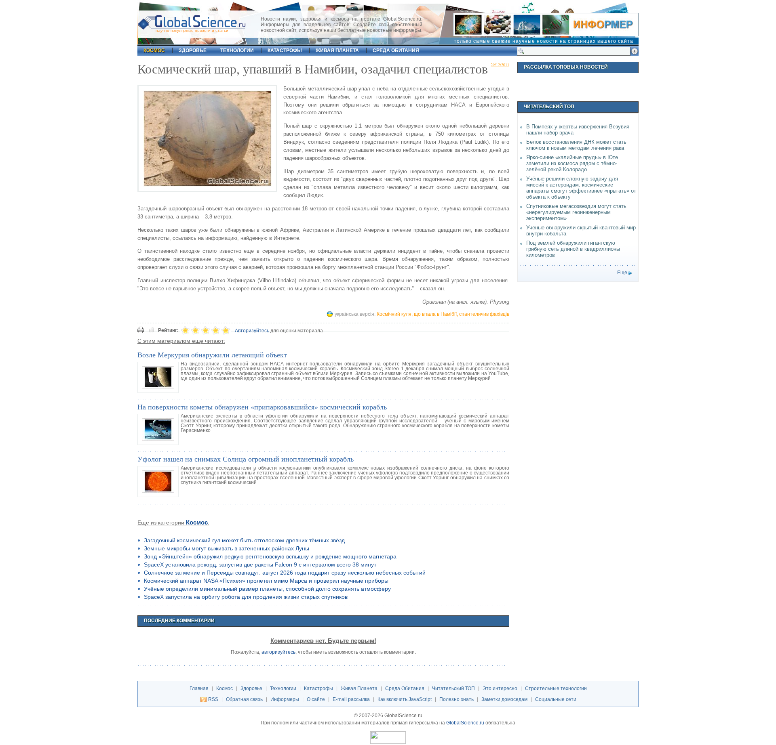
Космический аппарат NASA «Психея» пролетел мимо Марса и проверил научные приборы (266, 580)
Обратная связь (244, 699)
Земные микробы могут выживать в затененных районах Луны (226, 548)
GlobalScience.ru (465, 723)
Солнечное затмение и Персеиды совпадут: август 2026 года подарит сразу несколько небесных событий (285, 572)
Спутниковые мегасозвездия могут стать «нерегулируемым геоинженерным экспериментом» (576, 212)
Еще (622, 272)
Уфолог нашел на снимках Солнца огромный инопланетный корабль (245, 459)
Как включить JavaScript (404, 699)
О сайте (316, 699)
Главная (199, 688)
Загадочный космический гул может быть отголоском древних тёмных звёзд (244, 540)
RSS (213, 699)
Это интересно (500, 688)
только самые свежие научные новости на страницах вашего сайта (543, 41)
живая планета (337, 50)
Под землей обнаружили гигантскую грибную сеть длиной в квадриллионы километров (573, 249)
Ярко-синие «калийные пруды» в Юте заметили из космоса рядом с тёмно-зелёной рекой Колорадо (572, 163)
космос (154, 50)
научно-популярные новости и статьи (192, 30)
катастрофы (285, 50)
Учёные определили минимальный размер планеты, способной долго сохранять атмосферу (267, 589)
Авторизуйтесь (252, 331)
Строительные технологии (556, 688)
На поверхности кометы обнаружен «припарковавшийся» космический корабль (262, 406)
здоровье (193, 50)
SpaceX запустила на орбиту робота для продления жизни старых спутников (246, 597)
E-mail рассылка (351, 699)
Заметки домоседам (504, 699)
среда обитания (396, 50)
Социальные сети (555, 699)
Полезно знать (456, 699)
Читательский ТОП (453, 688)
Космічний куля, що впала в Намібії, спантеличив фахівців (443, 314)
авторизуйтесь (278, 652)
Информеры (284, 699)
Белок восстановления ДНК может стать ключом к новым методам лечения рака (576, 145)
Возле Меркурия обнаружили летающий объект (212, 354)
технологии (237, 50)
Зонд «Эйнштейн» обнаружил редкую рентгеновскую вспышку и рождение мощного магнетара (270, 556)
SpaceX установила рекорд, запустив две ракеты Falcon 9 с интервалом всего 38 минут (260, 564)
